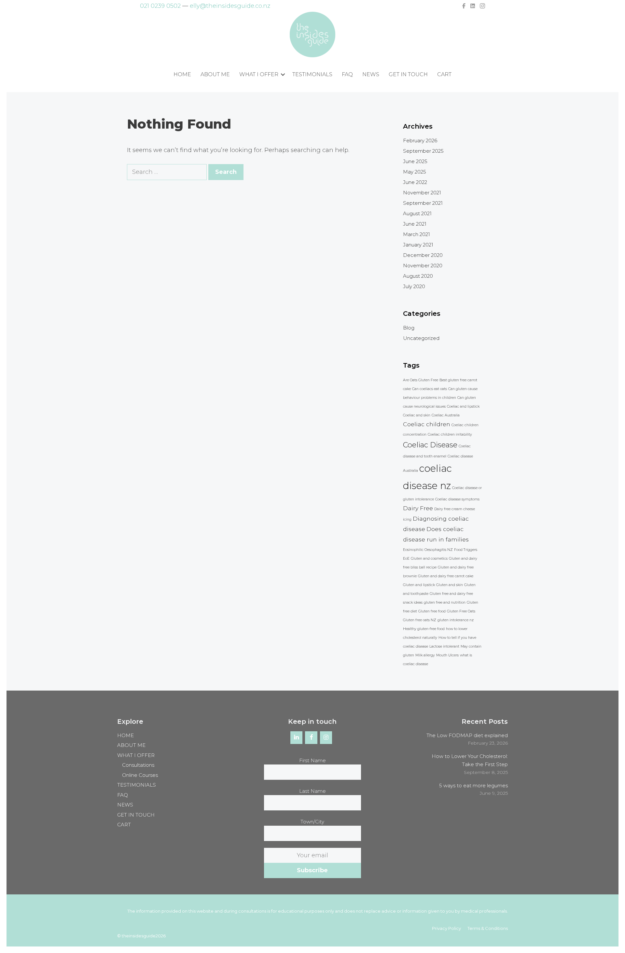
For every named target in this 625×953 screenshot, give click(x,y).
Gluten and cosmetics (429, 558)
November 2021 (422, 192)
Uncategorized (421, 338)
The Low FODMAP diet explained (467, 735)
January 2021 (418, 245)
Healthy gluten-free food (424, 629)
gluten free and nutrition (444, 602)
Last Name (312, 791)
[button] (282, 74)
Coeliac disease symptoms (457, 499)
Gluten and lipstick (419, 585)
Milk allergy (425, 655)
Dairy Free (418, 508)
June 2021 (414, 224)
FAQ (347, 74)
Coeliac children (426, 424)
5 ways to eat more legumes (473, 785)
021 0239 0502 (160, 5)
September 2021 (423, 203)
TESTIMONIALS (312, 74)
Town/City (312, 822)
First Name (312, 760)
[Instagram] (326, 737)
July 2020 (414, 286)
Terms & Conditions (487, 928)
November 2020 (422, 265)
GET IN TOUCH (408, 74)
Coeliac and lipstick (463, 406)
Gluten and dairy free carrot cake (445, 576)
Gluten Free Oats (461, 611)
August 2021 (417, 213)
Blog (408, 328)
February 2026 (420, 140)
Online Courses (140, 775)
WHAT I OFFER (258, 74)
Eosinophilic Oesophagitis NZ (428, 550)
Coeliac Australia (446, 415)
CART (444, 74)
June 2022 (415, 182)
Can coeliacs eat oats (429, 389)
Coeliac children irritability (450, 434)
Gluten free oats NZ (419, 620)
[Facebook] (311, 737)
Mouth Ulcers (447, 655)
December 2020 (423, 255)
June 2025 (415, 161)
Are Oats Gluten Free (420, 380)
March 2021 (416, 234)
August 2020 (418, 276)
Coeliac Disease (430, 444)
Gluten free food (432, 611)
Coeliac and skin (416, 415)
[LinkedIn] (296, 737)
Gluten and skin (449, 585)
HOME (182, 74)
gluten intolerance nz (456, 620)
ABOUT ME (215, 74)
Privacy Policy (446, 928)
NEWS (370, 74)
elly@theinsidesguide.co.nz (230, 5)
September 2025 (423, 151)
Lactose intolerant (444, 646)
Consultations (138, 765)
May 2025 (414, 172)
